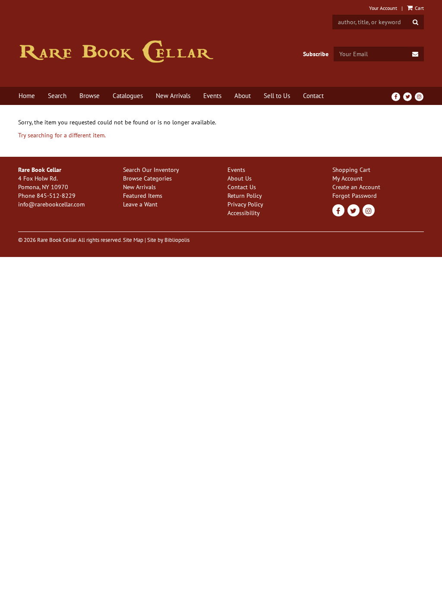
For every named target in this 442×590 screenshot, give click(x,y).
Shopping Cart (351, 170)
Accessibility (243, 213)
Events (212, 96)
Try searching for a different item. (62, 135)
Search (57, 96)
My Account (347, 178)
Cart (419, 8)
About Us (239, 178)
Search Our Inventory (151, 170)
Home (27, 96)
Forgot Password (354, 196)
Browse (89, 96)
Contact (313, 96)
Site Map (133, 239)
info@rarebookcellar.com (51, 204)
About (242, 96)
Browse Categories (147, 178)
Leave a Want (140, 204)
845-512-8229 (56, 196)
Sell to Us (277, 96)
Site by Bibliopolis (168, 239)
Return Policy (244, 196)
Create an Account (356, 187)
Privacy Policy (245, 204)
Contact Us (241, 187)
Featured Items (142, 196)
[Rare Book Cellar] (116, 51)
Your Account (383, 8)
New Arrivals (173, 96)
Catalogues (128, 96)
